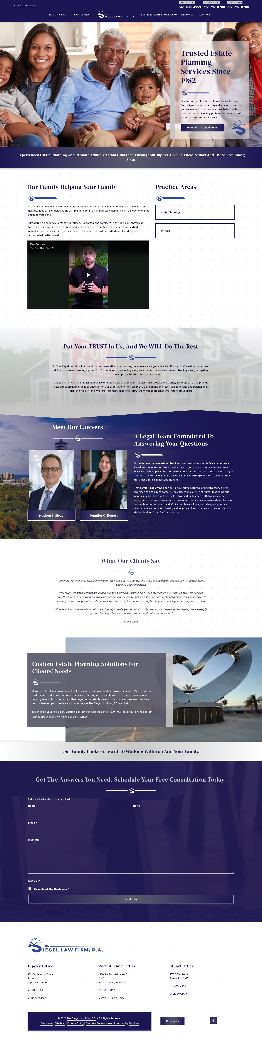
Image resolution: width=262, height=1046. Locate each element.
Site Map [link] (60, 1023)
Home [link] (52, 15)
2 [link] (131, 622)
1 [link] (128, 622)
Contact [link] (204, 15)
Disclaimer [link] (46, 1023)
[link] (116, 15)
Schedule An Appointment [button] (202, 127)
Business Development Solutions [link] (105, 1023)
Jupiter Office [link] (38, 998)
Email (32, 823)
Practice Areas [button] (82, 15)
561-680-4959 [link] (190, 7)
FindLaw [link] (134, 1023)
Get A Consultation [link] (24, 5)
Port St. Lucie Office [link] (113, 998)
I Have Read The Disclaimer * (51, 889)
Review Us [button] (172, 1021)
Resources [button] (187, 15)
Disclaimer (34, 881)
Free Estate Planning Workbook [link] (158, 15)
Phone (136, 806)
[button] (213, 1020)
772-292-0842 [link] (107, 990)
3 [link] (133, 622)
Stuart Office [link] (179, 994)
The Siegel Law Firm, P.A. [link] (81, 1018)
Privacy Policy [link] (75, 1023)
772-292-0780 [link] (214, 7)
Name (31, 806)
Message (33, 840)
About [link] (63, 15)
